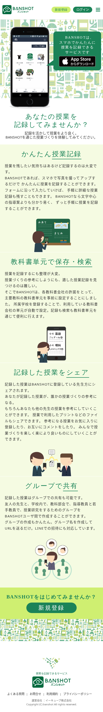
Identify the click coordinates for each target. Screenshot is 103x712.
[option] (30, 66)
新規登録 (51, 607)
